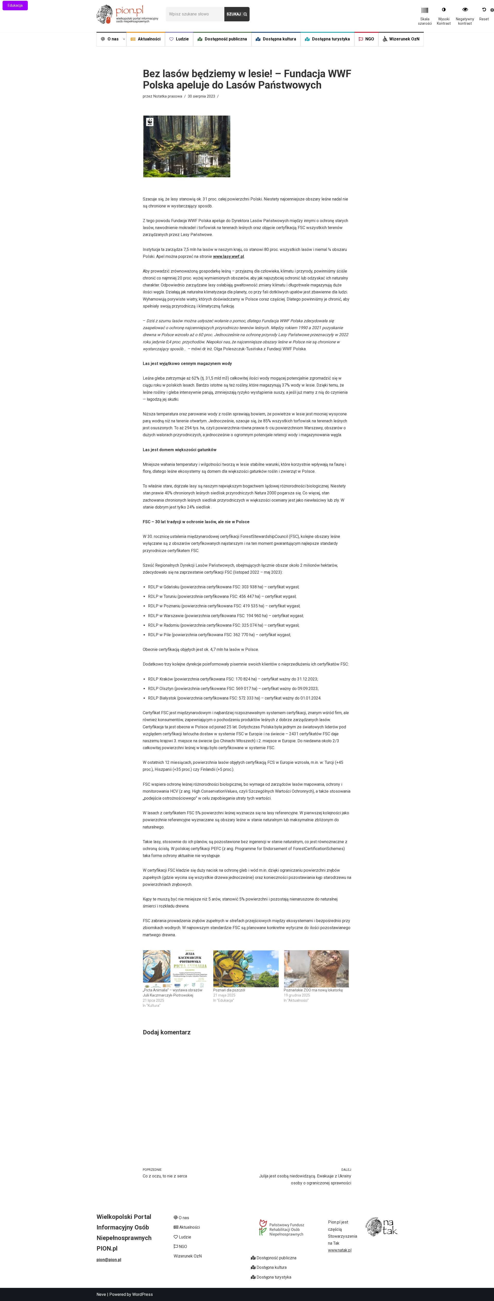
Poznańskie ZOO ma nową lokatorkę (313, 990)
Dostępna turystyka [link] (331, 39)
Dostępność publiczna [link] (226, 39)
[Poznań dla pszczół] (246, 969)
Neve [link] (101, 1294)
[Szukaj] (237, 14)
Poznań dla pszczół (229, 990)
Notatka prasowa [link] (167, 96)
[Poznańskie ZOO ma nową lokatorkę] (316, 969)
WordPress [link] (142, 1294)
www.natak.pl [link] (339, 1250)
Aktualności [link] (149, 39)
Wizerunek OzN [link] (404, 39)
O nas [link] (183, 1217)
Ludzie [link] (182, 39)
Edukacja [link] (15, 5)
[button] (124, 39)
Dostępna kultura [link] (279, 39)
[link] (127, 14)
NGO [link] (369, 39)
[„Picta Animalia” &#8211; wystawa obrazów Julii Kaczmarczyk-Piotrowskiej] (175, 969)
